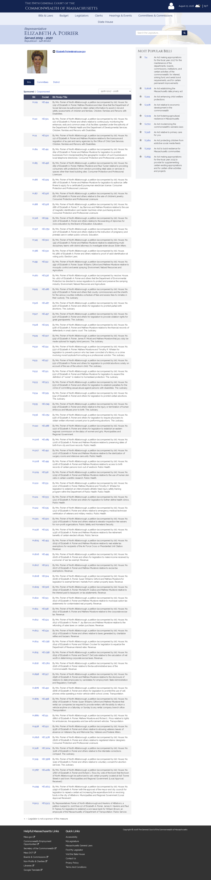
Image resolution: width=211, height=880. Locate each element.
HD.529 (45, 393)
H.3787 (35, 770)
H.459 (35, 262)
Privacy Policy (72, 863)
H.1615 (35, 652)
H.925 (35, 289)
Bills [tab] (29, 82)
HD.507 (45, 336)
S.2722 (148, 124)
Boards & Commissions (35, 857)
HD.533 (45, 497)
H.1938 (35, 726)
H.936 (35, 415)
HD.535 (45, 508)
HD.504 (45, 576)
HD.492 (45, 450)
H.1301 (35, 519)
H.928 (35, 325)
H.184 (35, 149)
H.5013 (35, 803)
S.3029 (148, 116)
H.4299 (35, 786)
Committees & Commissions (155, 15)
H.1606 (36, 554)
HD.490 (45, 688)
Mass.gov (28, 837)
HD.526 (45, 193)
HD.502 (45, 240)
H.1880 (36, 715)
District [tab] (56, 82)
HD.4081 (46, 770)
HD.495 (45, 554)
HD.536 (45, 275)
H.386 (35, 251)
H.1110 (35, 426)
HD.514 (45, 346)
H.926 (35, 303)
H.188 (35, 204)
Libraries (28, 866)
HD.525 (45, 529)
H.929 (35, 336)
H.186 (35, 180)
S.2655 (148, 157)
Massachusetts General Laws (79, 845)
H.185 (35, 163)
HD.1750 (46, 229)
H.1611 (35, 609)
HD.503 (45, 565)
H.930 (35, 346)
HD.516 (45, 472)
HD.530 (45, 251)
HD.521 (45, 371)
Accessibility (71, 837)
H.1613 (35, 630)
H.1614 (35, 641)
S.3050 (148, 148)
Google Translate (32, 870)
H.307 (35, 229)
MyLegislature (72, 841)
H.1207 (35, 450)
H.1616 (35, 663)
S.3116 (148, 132)
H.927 (35, 314)
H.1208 (35, 461)
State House (105, 21)
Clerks (99, 15)
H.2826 (36, 737)
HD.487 (45, 303)
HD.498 (45, 699)
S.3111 (147, 97)
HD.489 (45, 439)
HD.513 (45, 598)
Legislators (82, 15)
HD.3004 (46, 748)
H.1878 (35, 688)
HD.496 (45, 163)
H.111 (34, 135)
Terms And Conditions (76, 867)
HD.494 (45, 102)
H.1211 (35, 497)
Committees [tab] (42, 82)
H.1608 (36, 576)
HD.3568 (46, 759)
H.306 (35, 218)
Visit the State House (75, 854)
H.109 (35, 102)
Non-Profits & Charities (34, 861)
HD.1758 (46, 652)
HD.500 (45, 519)
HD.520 (45, 135)
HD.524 (45, 620)
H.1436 (35, 529)
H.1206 (35, 439)
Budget (64, 15)
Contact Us (71, 858)
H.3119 (35, 759)
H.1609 (35, 587)
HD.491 (45, 149)
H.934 (35, 393)
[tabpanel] (77, 456)
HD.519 (45, 218)
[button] (140, 57)
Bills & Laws (45, 15)
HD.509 (45, 180)
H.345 (35, 240)
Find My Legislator (74, 850)
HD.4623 (46, 786)
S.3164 (148, 140)
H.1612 (35, 620)
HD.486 (45, 289)
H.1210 (35, 483)
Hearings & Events (120, 15)
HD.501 (45, 119)
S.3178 (148, 105)
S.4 (146, 57)
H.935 (35, 404)
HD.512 (45, 262)
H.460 (35, 275)
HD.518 (45, 609)
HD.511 (45, 715)
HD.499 (45, 461)
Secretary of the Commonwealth (39, 848)
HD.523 (45, 382)
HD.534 (45, 630)
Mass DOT (29, 853)
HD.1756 (46, 641)
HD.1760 (46, 663)
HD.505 (45, 325)
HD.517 (45, 360)
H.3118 (35, 748)
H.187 (35, 193)
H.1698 (35, 674)
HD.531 (45, 483)
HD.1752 (45, 415)
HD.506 (45, 587)
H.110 (35, 119)
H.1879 (35, 699)
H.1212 (35, 508)
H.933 (35, 382)
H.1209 (35, 472)
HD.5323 (46, 803)
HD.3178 (46, 737)
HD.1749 (45, 404)
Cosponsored (43, 91)
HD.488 (45, 426)
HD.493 (45, 540)
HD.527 (45, 674)
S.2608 (148, 88)
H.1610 (35, 598)
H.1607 (35, 565)
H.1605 (35, 540)
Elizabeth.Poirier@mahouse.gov (71, 51)
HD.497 (45, 314)
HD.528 (45, 204)
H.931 (35, 360)
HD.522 (45, 726)
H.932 (35, 371)
